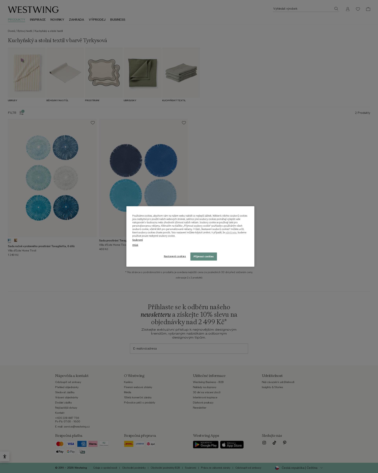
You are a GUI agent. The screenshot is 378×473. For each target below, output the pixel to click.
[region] (190, 236)
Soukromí (137, 240)
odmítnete (230, 232)
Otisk (135, 245)
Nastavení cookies (175, 256)
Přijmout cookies (204, 256)
